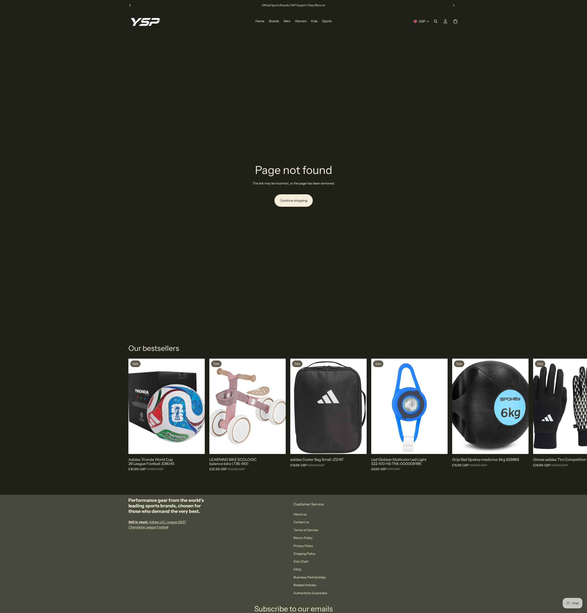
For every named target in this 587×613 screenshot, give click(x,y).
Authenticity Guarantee (310, 593)
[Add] (278, 447)
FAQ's (298, 569)
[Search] (436, 21)
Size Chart (301, 561)
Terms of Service (306, 530)
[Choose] (198, 447)
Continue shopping (293, 200)
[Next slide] (454, 5)
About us (300, 514)
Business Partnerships (310, 577)
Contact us (301, 522)
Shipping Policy (304, 554)
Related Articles (305, 585)
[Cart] (455, 21)
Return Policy (303, 538)
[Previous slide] (130, 5)
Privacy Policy (303, 546)
